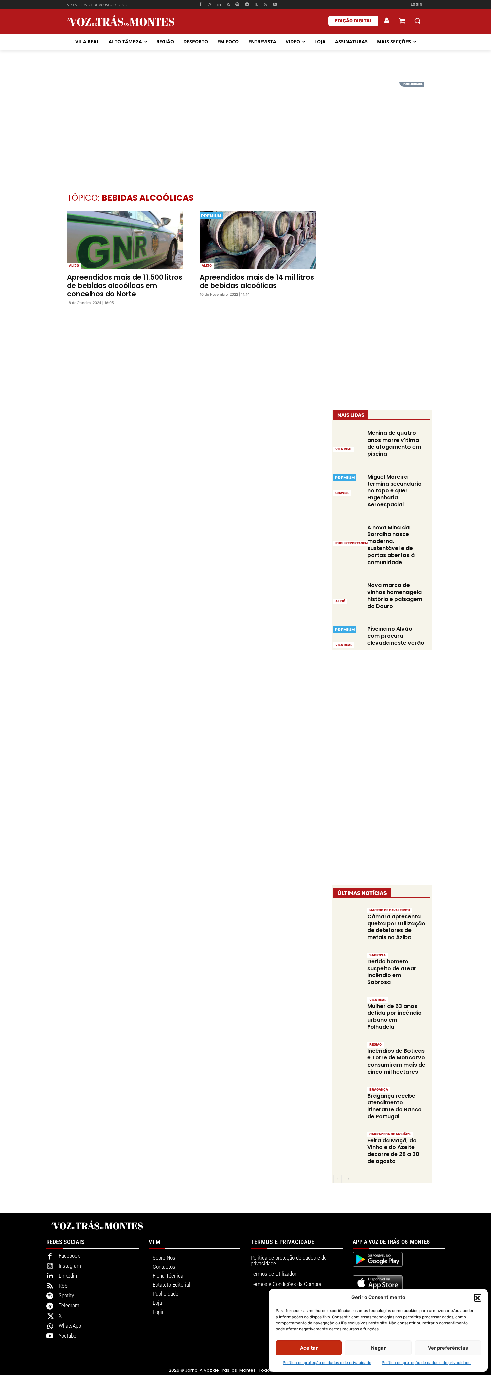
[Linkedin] (219, 5)
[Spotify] (237, 5)
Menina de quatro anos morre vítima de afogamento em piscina (394, 443)
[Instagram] (210, 5)
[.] (387, 20)
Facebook (69, 1255)
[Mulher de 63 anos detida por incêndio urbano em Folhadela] (347, 1010)
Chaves (342, 493)
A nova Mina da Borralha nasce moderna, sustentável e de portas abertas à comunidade (391, 545)
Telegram (69, 1305)
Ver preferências (448, 1348)
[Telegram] (247, 5)
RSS (63, 1285)
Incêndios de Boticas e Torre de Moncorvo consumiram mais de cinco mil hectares (396, 1061)
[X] (256, 5)
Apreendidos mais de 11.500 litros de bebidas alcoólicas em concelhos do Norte (124, 285)
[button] (477, 1297)
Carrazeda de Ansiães (390, 1134)
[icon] (402, 21)
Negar (378, 1348)
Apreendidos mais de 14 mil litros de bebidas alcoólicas (257, 281)
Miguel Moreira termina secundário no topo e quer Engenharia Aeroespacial (394, 490)
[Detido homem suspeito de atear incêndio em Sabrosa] (347, 966)
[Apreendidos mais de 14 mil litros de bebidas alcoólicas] (258, 240)
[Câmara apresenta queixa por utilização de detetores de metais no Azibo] (347, 921)
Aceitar (309, 1348)
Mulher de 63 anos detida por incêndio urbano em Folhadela (394, 1016)
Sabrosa (377, 955)
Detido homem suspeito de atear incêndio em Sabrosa (391, 972)
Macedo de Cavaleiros (389, 910)
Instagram (70, 1265)
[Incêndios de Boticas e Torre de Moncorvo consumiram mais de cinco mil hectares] (347, 1055)
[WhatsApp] (265, 5)
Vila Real (343, 449)
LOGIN (417, 4)
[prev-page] (337, 1179)
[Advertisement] (245, 128)
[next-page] (348, 1179)
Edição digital (353, 21)
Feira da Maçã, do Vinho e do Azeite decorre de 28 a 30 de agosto (393, 1151)
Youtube (67, 1335)
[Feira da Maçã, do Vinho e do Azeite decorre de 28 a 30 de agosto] (347, 1145)
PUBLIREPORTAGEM (351, 543)
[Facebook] (200, 5)
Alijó (74, 266)
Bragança (378, 1090)
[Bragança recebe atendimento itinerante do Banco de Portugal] (347, 1100)
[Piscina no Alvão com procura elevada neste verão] (347, 636)
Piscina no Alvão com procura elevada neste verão (395, 636)
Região (375, 1045)
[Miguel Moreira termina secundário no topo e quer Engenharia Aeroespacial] (347, 484)
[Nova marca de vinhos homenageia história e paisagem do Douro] (347, 592)
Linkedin (68, 1275)
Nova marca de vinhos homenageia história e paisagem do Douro (394, 595)
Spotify (66, 1295)
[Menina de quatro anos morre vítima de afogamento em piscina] (347, 440)
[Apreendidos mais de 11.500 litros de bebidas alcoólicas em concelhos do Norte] (125, 240)
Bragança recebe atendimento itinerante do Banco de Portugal (394, 1106)
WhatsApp (70, 1325)
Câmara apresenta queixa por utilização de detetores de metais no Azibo (396, 927)
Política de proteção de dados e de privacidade (327, 1362)
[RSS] (228, 5)
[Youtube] (275, 5)
